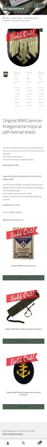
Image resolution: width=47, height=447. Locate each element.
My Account (8, 443)
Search (23, 443)
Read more (23, 278)
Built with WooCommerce (13, 434)
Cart (36, 441)
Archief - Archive (16, 18)
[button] (41, 30)
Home (7, 18)
